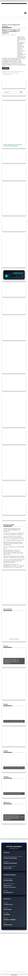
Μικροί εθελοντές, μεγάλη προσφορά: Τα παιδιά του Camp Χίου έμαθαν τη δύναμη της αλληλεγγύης (13, 543)
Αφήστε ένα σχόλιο (8, 74)
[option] (14, 657)
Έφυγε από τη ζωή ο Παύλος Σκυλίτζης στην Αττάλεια (14, 793)
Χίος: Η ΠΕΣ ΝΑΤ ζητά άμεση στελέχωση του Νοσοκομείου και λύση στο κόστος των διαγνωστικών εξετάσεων (13, 561)
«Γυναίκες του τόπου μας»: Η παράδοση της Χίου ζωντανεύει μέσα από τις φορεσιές (13, 533)
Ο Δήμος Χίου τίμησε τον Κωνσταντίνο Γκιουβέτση (12, 818)
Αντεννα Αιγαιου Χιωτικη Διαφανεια (10, 145)
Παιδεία (8, 71)
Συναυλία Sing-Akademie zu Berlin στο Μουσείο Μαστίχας (12, 662)
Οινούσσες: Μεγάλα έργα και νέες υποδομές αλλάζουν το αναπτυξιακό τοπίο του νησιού (14, 557)
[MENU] (25, 13)
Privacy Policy (14, 975)
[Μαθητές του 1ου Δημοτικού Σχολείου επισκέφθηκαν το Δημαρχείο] (9, 37)
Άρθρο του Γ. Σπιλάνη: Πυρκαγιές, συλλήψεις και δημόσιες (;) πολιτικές (12, 720)
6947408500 (12, 919)
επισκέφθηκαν (15, 71)
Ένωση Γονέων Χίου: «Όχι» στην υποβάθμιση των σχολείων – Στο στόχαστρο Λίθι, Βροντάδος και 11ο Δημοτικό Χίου (14, 566)
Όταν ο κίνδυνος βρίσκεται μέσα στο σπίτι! (13, 540)
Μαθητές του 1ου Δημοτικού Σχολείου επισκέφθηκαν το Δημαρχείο (11, 31)
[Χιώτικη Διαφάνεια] (14, 10)
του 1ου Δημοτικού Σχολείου (12, 73)
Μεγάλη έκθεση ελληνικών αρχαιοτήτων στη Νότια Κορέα (14, 767)
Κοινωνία (5, 71)
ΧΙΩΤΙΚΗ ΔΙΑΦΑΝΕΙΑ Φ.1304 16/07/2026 (12, 144)
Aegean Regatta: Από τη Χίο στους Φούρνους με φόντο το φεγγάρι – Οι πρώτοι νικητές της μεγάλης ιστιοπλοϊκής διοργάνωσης (13, 552)
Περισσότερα (6, 68)
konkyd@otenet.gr (8, 924)
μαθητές (20, 71)
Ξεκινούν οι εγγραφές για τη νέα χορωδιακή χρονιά (13, 547)
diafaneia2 (14, 35)
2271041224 (6, 919)
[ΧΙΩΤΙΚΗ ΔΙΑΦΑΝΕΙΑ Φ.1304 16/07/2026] (14, 123)
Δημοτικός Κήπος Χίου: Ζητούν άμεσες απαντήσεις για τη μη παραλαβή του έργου (13, 537)
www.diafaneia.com (8, 892)
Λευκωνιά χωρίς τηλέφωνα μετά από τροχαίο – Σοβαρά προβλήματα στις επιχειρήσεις (12, 530)
